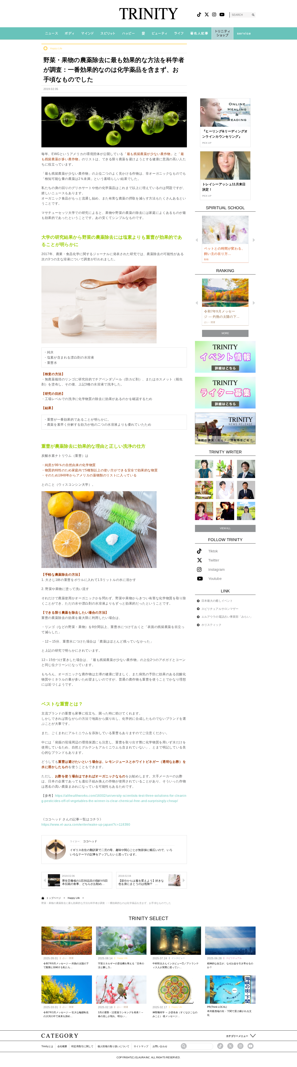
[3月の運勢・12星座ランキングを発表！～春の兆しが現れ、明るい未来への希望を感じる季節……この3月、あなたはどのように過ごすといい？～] (121, 989)
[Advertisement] (225, 69)
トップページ (53, 898)
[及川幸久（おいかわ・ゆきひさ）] (246, 490)
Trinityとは (47, 1046)
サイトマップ (141, 1046)
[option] (225, 239)
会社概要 (62, 1046)
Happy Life (56, 48)
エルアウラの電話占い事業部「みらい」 (227, 616)
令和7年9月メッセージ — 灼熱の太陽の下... (221, 314)
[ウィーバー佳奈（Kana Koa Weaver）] (225, 469)
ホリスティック (211, 624)
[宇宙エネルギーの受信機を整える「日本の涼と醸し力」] (121, 941)
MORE (225, 333)
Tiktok (213, 551)
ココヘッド (90, 841)
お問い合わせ (160, 1046)
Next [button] (254, 240)
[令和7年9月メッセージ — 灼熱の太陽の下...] (225, 293)
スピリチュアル (234, 958)
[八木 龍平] (246, 469)
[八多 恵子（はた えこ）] (246, 511)
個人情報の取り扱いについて (113, 1046)
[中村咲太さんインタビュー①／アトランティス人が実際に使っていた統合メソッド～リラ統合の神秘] (176, 941)
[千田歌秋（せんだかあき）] (225, 511)
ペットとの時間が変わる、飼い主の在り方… (224, 251)
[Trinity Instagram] (240, 1046)
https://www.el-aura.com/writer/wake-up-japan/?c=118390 (85, 824)
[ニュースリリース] (225, 428)
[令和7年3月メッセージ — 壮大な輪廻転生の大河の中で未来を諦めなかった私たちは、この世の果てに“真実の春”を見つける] (66, 989)
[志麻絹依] (204, 469)
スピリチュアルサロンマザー (219, 608)
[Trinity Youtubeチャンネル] (251, 1046)
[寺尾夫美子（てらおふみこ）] (204, 511)
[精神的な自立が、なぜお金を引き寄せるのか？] (230, 941)
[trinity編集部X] (230, 1046)
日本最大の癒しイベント (217, 600)
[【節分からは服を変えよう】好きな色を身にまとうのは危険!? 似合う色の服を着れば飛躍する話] (174, 880)
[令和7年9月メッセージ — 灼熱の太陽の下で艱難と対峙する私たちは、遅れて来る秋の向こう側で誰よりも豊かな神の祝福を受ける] (66, 941)
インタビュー (178, 958)
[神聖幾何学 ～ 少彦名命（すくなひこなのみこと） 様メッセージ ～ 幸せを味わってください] (176, 989)
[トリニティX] (206, 14)
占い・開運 (68, 958)
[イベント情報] (225, 357)
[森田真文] (225, 490)
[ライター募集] (225, 392)
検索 (253, 14)
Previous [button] (197, 240)
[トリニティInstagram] (214, 14)
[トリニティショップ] (222, 33)
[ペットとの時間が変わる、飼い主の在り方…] (225, 230)
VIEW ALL (225, 528)
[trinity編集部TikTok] (220, 1046)
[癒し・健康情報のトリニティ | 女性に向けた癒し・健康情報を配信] (148, 13)
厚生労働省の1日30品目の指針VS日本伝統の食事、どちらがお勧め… (85, 882)
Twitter (213, 560)
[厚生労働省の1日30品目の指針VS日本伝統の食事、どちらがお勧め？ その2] (54, 880)
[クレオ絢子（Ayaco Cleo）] (204, 490)
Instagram (216, 570)
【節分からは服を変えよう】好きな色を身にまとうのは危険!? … (141, 882)
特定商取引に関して (82, 1046)
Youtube (215, 579)
